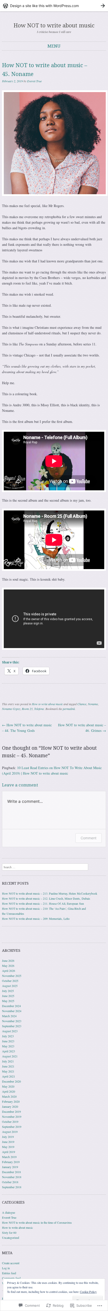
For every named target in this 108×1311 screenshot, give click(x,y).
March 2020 (9, 1096)
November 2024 (11, 1011)
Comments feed (11, 1278)
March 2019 (9, 1157)
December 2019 (11, 1111)
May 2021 (8, 1071)
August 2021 (10, 1056)
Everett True (34, 81)
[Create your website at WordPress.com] (54, 5)
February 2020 (11, 1101)
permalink (69, 709)
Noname (93, 704)
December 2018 (11, 1172)
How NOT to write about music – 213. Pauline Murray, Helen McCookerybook (49, 893)
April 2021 (8, 1076)
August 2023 (10, 1031)
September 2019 (11, 1127)
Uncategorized (10, 1238)
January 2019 (10, 1167)
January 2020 (10, 1106)
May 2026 (8, 966)
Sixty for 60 (9, 1232)
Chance (81, 704)
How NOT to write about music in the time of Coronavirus (37, 1222)
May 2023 (8, 1046)
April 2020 (8, 1091)
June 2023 (8, 1041)
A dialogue (8, 1212)
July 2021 (8, 1061)
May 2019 (8, 1147)
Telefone (39, 709)
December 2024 (11, 1006)
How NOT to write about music (54, 25)
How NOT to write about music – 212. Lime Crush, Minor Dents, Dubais (46, 898)
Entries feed (9, 1273)
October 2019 (10, 1122)
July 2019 (8, 1137)
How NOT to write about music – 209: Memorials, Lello (36, 919)
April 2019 (8, 1152)
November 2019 (11, 1117)
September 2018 (11, 1187)
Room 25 (27, 709)
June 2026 (8, 961)
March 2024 (9, 1016)
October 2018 (10, 1182)
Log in (6, 1268)
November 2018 (11, 1177)
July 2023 (8, 1036)
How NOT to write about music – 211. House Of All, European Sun (43, 903)
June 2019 (8, 1142)
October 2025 (10, 981)
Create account (10, 1263)
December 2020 (11, 1081)
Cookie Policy (88, 1292)
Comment (88, 838)
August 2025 (10, 986)
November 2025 (11, 976)
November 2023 (11, 1021)
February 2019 (11, 1162)
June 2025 (8, 996)
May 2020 (8, 1086)
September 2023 (11, 1026)
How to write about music (47, 704)
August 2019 (10, 1132)
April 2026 (8, 971)
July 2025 (8, 991)
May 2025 (8, 1001)
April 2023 (8, 1051)
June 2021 (8, 1066)
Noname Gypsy (11, 709)
